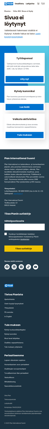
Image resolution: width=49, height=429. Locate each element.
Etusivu (7, 11)
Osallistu (19, 3)
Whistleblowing (10, 382)
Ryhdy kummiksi (10, 334)
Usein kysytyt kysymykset (13, 304)
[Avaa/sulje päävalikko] (44, 3)
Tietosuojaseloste (10, 399)
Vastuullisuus (9, 377)
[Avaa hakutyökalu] (42, 3)
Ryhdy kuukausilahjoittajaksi (14, 330)
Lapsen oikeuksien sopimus (14, 360)
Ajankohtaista (9, 299)
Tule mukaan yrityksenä (13, 347)
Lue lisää (24, 106)
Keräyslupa (8, 407)
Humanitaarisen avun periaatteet (16, 364)
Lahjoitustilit (8, 403)
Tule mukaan (24, 134)
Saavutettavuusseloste (12, 386)
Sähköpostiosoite (15, 221)
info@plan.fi (18, 193)
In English (8, 316)
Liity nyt (24, 79)
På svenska (8, 312)
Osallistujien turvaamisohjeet (15, 369)
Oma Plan (7, 395)
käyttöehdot (24, 239)
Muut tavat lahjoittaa (12, 338)
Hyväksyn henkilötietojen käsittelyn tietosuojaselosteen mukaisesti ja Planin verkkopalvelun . (24, 236)
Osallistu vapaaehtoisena (13, 343)
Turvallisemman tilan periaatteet (16, 373)
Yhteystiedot (9, 308)
